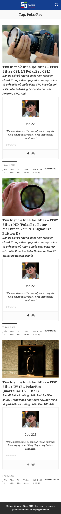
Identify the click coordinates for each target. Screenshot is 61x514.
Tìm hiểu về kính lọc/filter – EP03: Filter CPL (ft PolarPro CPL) (30, 69)
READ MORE (50, 169)
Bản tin (5, 171)
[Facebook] (28, 154)
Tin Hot (19, 171)
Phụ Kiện (12, 171)
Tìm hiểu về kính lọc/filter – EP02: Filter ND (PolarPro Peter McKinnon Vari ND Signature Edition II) (30, 227)
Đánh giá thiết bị (37, 171)
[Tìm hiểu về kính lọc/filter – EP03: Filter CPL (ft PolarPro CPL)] (30, 44)
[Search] (57, 5)
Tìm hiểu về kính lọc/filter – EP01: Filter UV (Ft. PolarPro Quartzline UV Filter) (30, 386)
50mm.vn (11, 145)
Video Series (26, 171)
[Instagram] (33, 154)
